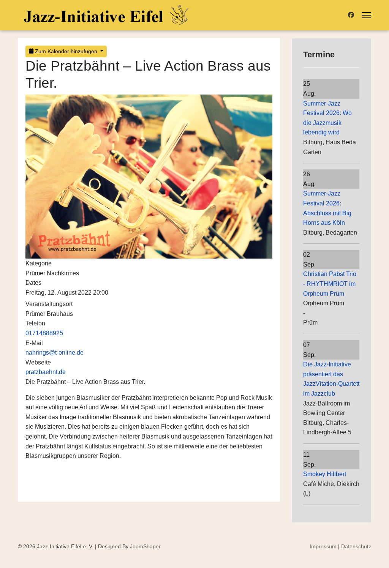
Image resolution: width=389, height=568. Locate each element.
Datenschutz (356, 546)
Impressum (323, 546)
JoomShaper (145, 546)
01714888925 (44, 333)
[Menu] (366, 15)
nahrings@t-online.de (54, 352)
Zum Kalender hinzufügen (66, 51)
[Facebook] (351, 15)
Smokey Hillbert (324, 474)
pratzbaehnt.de (45, 372)
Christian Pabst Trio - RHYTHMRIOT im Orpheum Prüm (329, 284)
